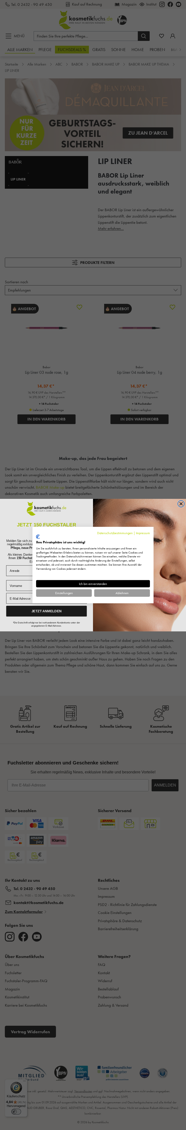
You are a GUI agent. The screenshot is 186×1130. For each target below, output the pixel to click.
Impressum (143, 533)
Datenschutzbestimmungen (115, 533)
